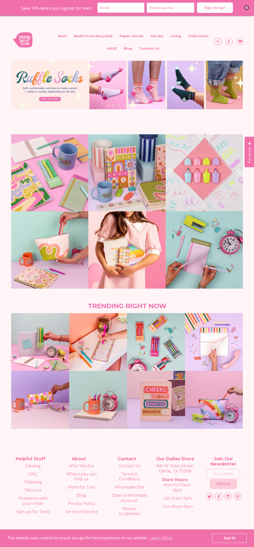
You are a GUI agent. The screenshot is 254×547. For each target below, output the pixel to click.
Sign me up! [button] (214, 7)
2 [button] (113, 105)
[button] (247, 8)
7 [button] (140, 105)
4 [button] (124, 105)
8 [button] (146, 105)
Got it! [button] (229, 538)
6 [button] (135, 105)
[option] (127, 87)
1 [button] (107, 105)
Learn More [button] (161, 538)
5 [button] (129, 105)
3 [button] (118, 105)
